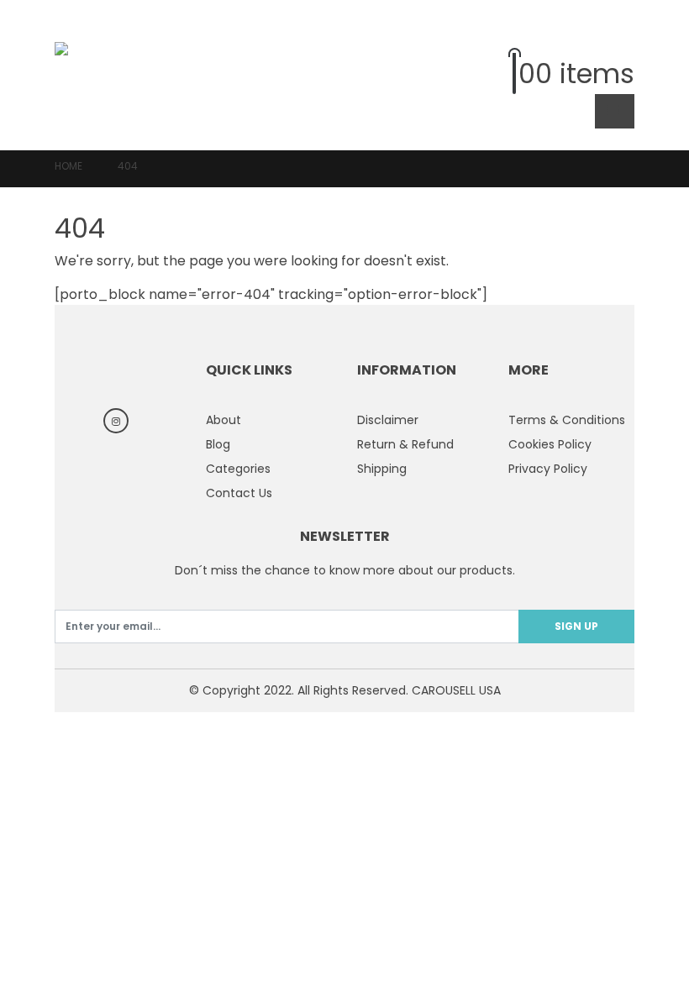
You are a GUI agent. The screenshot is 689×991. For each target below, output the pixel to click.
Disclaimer (387, 420)
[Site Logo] (101, 74)
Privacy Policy (547, 468)
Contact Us (239, 493)
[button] (621, 37)
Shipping (382, 468)
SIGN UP (576, 626)
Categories (238, 468)
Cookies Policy (550, 444)
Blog (218, 444)
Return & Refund (405, 444)
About (223, 420)
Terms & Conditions (566, 420)
